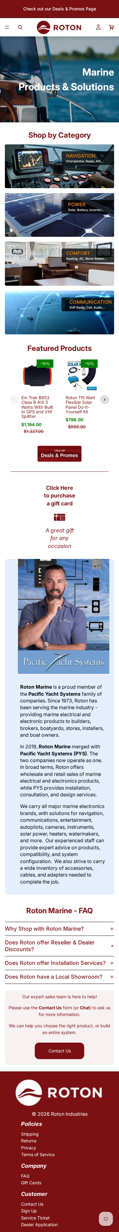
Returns (28, 1140)
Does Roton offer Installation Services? (55, 963)
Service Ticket (35, 1217)
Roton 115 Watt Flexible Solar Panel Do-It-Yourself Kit (80, 404)
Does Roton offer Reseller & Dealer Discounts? (50, 945)
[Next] (104, 399)
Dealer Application (39, 1224)
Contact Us (60, 1050)
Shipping (30, 1134)
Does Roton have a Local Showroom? (54, 976)
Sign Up (29, 1210)
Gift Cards (31, 1182)
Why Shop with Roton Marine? (44, 928)
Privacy (28, 1147)
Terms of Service (38, 1154)
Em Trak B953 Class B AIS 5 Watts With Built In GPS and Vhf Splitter (37, 407)
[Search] (20, 27)
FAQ (25, 1175)
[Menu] (7, 27)
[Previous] (14, 399)
